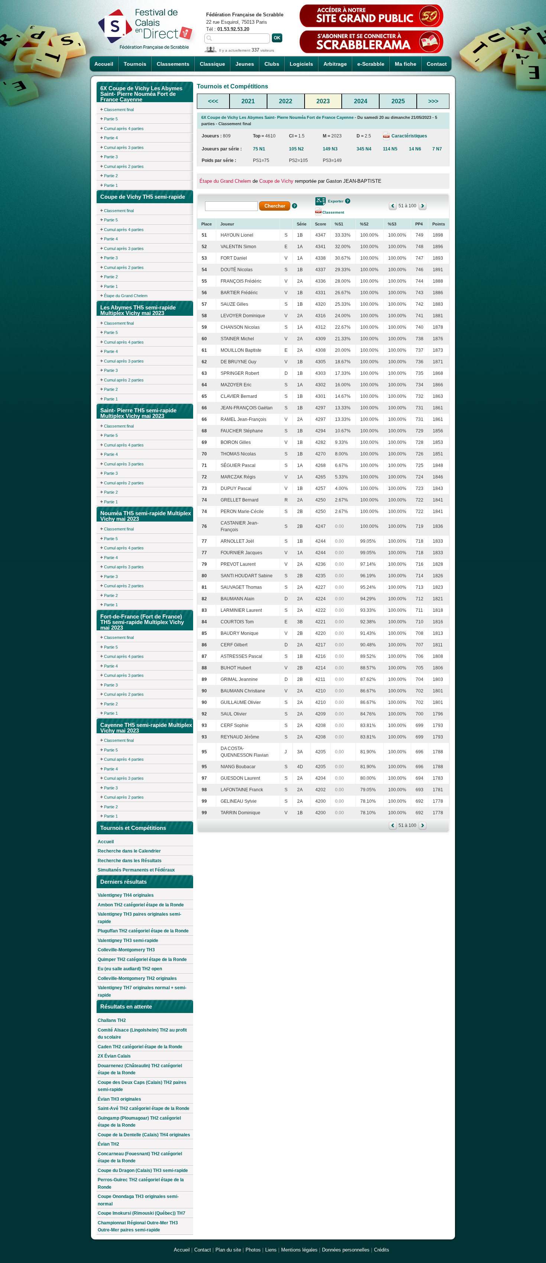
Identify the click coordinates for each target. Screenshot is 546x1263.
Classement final (119, 109)
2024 (360, 101)
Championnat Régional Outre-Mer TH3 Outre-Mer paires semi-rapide (138, 1226)
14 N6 (415, 149)
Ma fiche (405, 64)
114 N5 (390, 149)
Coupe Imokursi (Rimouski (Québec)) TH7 (141, 1213)
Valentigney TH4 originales (126, 895)
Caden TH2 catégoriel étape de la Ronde (140, 1046)
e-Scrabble (370, 64)
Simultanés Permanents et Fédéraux (136, 870)
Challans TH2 (112, 1020)
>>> (433, 101)
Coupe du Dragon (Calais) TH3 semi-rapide (143, 1170)
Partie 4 (111, 138)
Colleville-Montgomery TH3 (126, 949)
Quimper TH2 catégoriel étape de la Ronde (142, 959)
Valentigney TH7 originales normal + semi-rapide (142, 991)
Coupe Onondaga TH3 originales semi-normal (138, 1200)
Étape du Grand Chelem (125, 295)
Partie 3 (111, 157)
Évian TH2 (108, 1144)
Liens (271, 1250)
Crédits (381, 1250)
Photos (253, 1250)
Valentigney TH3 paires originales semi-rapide (139, 918)
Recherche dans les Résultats (130, 860)
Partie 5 (111, 119)
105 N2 (296, 149)
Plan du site (228, 1250)
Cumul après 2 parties (124, 166)
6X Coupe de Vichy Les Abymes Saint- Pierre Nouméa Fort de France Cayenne (277, 117)
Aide (295, 206)
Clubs (271, 64)
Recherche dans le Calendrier (129, 851)
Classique (212, 64)
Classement (333, 212)
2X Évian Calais (114, 1056)
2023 (323, 101)
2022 (285, 101)
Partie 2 (111, 175)
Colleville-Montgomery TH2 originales (137, 978)
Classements (173, 64)
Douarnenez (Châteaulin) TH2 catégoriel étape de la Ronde (140, 1069)
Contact (437, 64)
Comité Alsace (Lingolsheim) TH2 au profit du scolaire (142, 1033)
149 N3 (330, 149)
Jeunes (244, 64)
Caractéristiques (408, 136)
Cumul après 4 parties (124, 128)
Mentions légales (299, 1250)
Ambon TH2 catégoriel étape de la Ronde (141, 905)
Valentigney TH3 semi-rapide (128, 940)
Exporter (336, 201)
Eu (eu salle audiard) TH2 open (130, 968)
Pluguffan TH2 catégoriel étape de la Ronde (143, 931)
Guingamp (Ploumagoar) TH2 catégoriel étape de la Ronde (139, 1122)
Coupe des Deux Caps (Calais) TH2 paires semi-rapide (142, 1086)
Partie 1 (111, 185)
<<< (213, 101)
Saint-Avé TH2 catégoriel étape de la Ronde (143, 1108)
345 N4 (364, 149)
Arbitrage (335, 64)
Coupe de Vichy (276, 181)
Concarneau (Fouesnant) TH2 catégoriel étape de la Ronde (140, 1157)
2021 (248, 101)
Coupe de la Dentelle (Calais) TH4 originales (144, 1134)
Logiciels (301, 64)
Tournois (135, 64)
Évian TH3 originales (119, 1099)
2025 (398, 101)
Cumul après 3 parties (124, 147)
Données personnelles (346, 1250)
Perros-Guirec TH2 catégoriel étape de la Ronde (141, 1183)
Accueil (103, 64)
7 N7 (437, 149)
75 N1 (259, 149)
